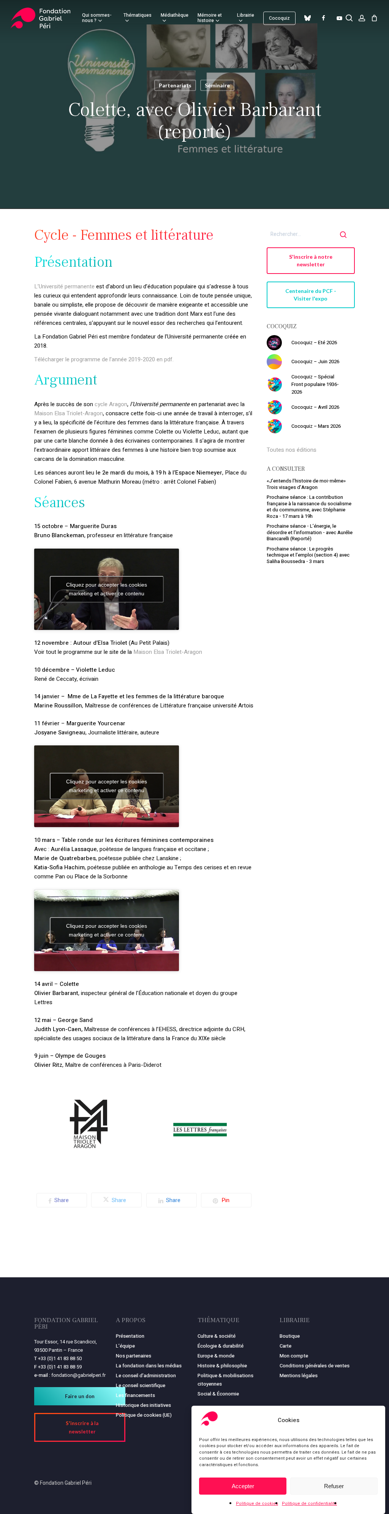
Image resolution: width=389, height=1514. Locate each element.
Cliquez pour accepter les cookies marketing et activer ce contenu (106, 589)
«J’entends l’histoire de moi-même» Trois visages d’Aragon (306, 484)
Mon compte (294, 1355)
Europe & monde (216, 1355)
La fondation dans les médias (149, 1365)
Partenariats (175, 85)
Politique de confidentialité (309, 1503)
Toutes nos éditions (291, 450)
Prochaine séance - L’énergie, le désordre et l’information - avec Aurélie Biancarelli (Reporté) (310, 532)
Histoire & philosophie (222, 1365)
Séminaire (217, 85)
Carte (285, 1345)
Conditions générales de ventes (314, 1365)
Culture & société (217, 1336)
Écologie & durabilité (221, 1345)
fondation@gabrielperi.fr (78, 1375)
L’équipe (125, 1345)
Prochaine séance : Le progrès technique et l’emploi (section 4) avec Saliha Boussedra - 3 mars (308, 555)
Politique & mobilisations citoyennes (225, 1379)
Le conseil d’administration (146, 1375)
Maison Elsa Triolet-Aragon (68, 413)
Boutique (290, 1336)
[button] (311, 260)
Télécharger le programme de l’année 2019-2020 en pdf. (104, 359)
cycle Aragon (111, 404)
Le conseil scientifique (140, 1385)
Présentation (130, 1336)
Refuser (334, 1486)
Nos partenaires (133, 1355)
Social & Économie (218, 1393)
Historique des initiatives (143, 1405)
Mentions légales (299, 1375)
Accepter (243, 1486)
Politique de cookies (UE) (144, 1415)
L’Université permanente (65, 286)
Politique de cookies (257, 1503)
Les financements (135, 1395)
